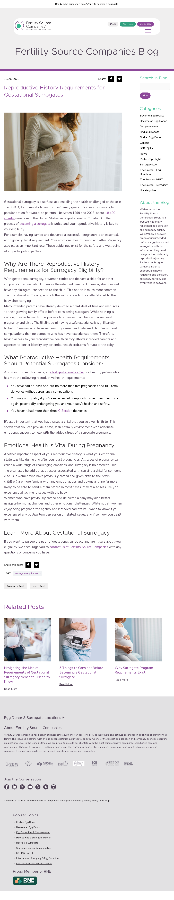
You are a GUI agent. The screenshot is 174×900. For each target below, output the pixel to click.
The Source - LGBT (151, 179)
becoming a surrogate (35, 224)
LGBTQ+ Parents (25, 853)
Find (145, 96)
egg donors (71, 751)
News (143, 154)
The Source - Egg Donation (150, 172)
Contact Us (145, 24)
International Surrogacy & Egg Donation (37, 858)
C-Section (65, 411)
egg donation (123, 739)
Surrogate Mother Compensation (33, 848)
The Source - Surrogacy (154, 185)
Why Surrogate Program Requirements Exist (134, 670)
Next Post (38, 586)
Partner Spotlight (150, 159)
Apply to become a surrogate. (103, 4)
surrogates (89, 751)
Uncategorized (148, 190)
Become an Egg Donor (153, 121)
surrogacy (140, 739)
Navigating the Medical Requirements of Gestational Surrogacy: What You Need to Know (27, 675)
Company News (149, 126)
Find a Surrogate (149, 132)
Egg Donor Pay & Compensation (33, 832)
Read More (10, 689)
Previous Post (15, 586)
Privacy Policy (91, 800)
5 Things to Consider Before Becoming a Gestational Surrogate (81, 672)
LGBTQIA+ (146, 148)
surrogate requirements (28, 573)
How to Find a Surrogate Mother (33, 837)
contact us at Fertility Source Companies (79, 547)
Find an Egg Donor (151, 137)
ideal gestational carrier (67, 372)
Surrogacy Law (148, 164)
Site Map (105, 800)
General (144, 143)
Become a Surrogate (152, 115)
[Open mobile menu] (148, 30)
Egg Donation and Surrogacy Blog (34, 863)
